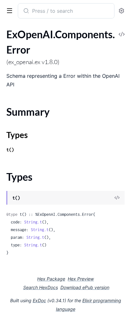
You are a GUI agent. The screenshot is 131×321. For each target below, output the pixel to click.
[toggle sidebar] (8, 10)
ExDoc (39, 300)
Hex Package (51, 278)
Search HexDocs (40, 287)
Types (17, 135)
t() (10, 149)
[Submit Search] (26, 11)
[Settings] (121, 11)
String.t (33, 222)
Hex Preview (81, 278)
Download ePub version (84, 287)
